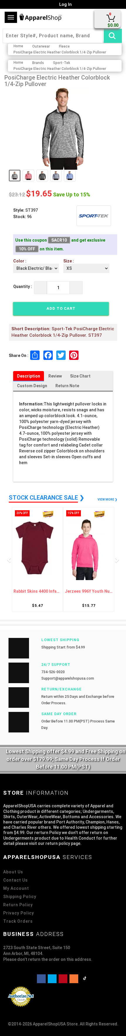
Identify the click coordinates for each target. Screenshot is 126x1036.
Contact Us (15, 880)
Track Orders (18, 921)
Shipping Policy (19, 896)
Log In (65, 4)
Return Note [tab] (67, 385)
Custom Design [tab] (32, 385)
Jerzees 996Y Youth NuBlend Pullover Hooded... (40, 591)
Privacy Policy (18, 913)
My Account (16, 888)
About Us (13, 872)
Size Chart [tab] (80, 376)
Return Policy (18, 904)
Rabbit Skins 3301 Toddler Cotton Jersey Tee (91, 591)
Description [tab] (28, 376)
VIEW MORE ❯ (107, 499)
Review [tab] (55, 376)
